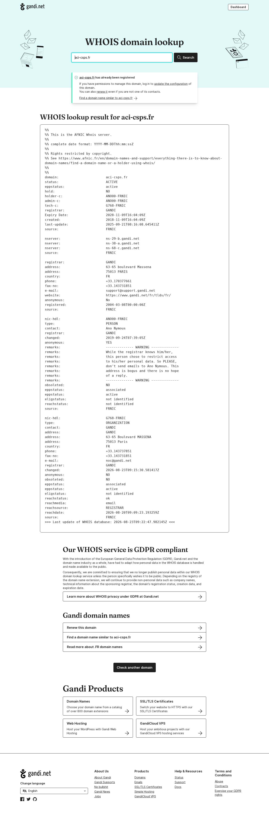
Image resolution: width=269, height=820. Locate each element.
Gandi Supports (104, 782)
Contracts (221, 786)
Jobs (97, 796)
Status (179, 777)
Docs (178, 787)
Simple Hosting (144, 791)
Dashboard (238, 7)
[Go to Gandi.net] (32, 6)
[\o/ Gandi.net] (54, 773)
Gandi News (102, 791)
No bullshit (101, 787)
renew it (102, 91)
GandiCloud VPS (145, 796)
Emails (138, 782)
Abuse (219, 781)
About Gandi (102, 777)
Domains (140, 777)
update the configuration (171, 83)
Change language (32, 783)
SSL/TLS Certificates (148, 787)
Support (180, 782)
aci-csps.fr (87, 77)
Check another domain (134, 667)
